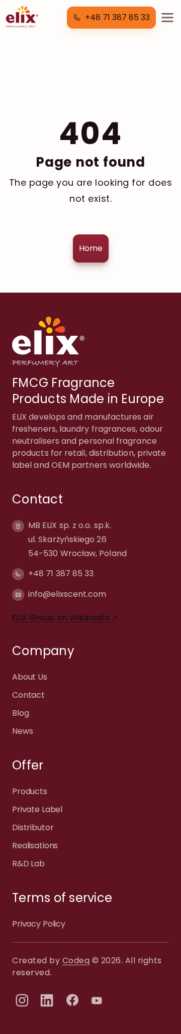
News (22, 731)
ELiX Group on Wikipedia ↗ (65, 617)
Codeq (76, 960)
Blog (20, 713)
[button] (111, 18)
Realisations (35, 845)
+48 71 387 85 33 (61, 573)
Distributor (32, 827)
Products (29, 791)
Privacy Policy (38, 924)
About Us (29, 677)
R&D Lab (28, 863)
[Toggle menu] (167, 17)
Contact (28, 695)
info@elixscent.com (67, 594)
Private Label (37, 809)
